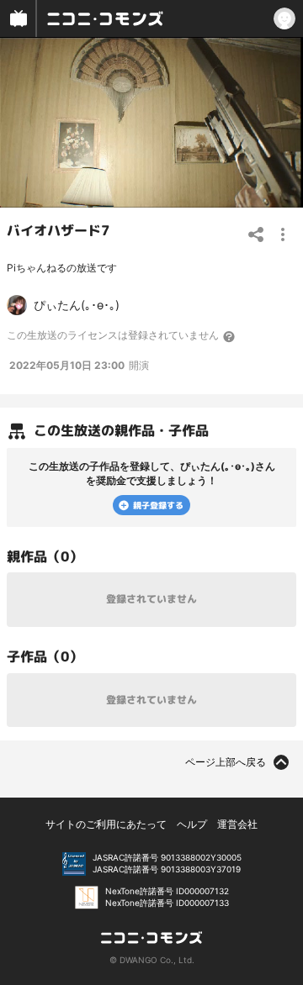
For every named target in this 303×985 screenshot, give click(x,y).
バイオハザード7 (58, 229)
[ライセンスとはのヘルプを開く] (229, 336)
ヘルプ (192, 824)
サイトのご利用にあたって (106, 824)
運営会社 (237, 824)
